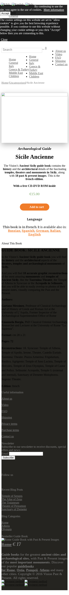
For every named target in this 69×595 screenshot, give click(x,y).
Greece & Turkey (19, 69)
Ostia (20, 570)
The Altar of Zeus (11, 499)
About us (60, 51)
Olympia (6, 529)
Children (14, 76)
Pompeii (32, 570)
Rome (4, 522)
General (13, 62)
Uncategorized (17, 82)
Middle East (16, 72)
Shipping (60, 61)
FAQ (58, 57)
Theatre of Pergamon (13, 505)
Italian (55, 231)
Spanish (28, 231)
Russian (14, 231)
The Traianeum (10, 502)
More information (54, 9)
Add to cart (36, 207)
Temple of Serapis (11, 495)
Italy (11, 66)
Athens (5, 525)
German (42, 231)
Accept (5, 13)
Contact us (61, 64)
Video (58, 54)
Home (12, 59)
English (34, 234)
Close (4, 39)
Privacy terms (9, 423)
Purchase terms (10, 430)
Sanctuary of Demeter (14, 509)
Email (4, 453)
